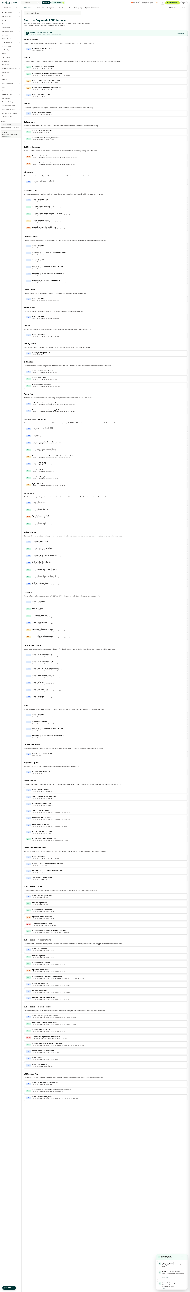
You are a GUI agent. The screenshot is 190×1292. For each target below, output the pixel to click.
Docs (17, 8)
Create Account (172, 3)
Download (165, 1278)
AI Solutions (40, 8)
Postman (136, 3)
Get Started (8, 8)
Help (183, 8)
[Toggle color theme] (162, 3)
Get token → (9, 136)
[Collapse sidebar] (19, 12)
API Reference (27, 8)
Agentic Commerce (92, 8)
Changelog (78, 8)
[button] (171, 1286)
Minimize (183, 1257)
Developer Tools (65, 8)
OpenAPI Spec (148, 3)
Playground (51, 8)
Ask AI (45, 3)
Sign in (184, 3)
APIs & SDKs (173, 8)
